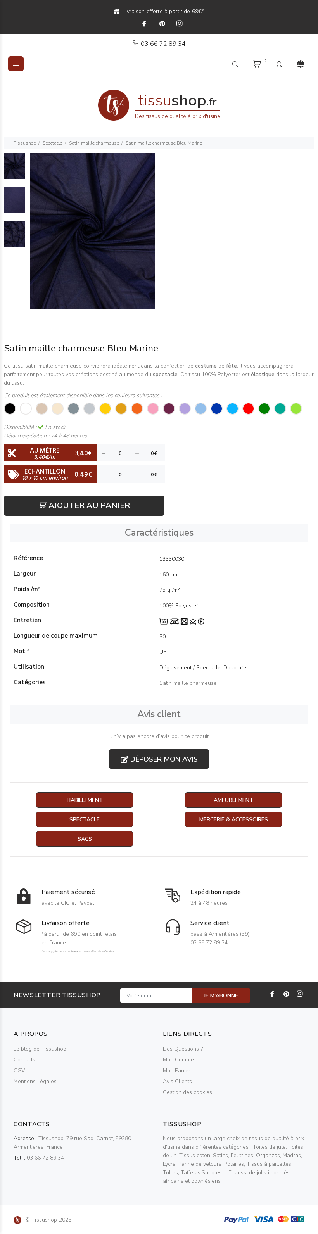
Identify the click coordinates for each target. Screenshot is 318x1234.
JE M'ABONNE (221, 995)
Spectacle (52, 143)
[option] (14, 170)
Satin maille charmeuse (94, 143)
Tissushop (25, 143)
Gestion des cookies (187, 1092)
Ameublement (233, 800)
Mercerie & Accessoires (233, 819)
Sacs (85, 839)
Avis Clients (177, 1081)
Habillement (85, 800)
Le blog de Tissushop (40, 1049)
